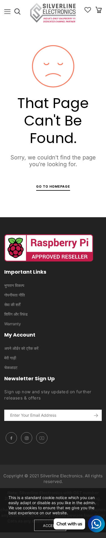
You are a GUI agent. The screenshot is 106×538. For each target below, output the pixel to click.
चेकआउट (11, 367)
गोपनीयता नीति (14, 295)
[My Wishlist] (88, 11)
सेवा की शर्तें (12, 304)
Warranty (12, 323)
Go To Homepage (53, 186)
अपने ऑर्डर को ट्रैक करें (21, 348)
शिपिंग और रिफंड (16, 314)
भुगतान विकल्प (14, 285)
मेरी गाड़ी (10, 357)
